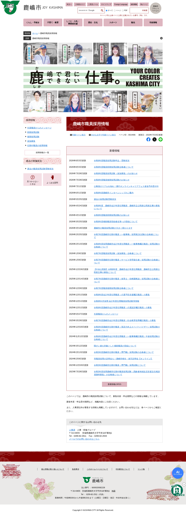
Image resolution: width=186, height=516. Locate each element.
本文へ (69, 4)
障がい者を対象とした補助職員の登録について (115, 346)
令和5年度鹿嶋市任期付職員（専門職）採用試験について (120, 365)
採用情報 (30, 120)
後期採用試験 (33, 137)
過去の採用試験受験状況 (105, 199)
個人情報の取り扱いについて (52, 469)
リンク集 (141, 469)
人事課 (72, 430)
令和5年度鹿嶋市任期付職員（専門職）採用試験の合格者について (124, 352)
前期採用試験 (33, 132)
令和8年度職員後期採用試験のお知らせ (111, 180)
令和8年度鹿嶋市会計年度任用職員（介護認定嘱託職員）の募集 (123, 307)
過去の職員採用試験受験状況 (40, 169)
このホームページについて (97, 469)
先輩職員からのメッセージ (106, 314)
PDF (125, 10)
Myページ (144, 4)
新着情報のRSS (114, 384)
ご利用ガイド (80, 4)
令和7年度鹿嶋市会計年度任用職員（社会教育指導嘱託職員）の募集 (125, 320)
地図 (113, 491)
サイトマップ (106, 4)
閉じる (161, 38)
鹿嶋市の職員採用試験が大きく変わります (113, 228)
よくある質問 (52, 183)
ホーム (35, 33)
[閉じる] (184, 484)
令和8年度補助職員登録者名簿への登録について (116, 221)
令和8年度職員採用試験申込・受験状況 (111, 160)
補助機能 (134, 4)
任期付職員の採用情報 (37, 145)
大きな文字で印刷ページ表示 (103, 135)
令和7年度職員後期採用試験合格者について (113, 288)
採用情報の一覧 (42, 152)
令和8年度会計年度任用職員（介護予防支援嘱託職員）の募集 (122, 295)
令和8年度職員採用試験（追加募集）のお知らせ (116, 173)
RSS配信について (123, 469)
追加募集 (31, 141)
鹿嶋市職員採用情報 (40, 38)
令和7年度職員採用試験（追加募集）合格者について (118, 253)
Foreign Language (120, 4)
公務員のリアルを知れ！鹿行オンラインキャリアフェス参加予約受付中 (126, 186)
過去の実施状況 (34, 161)
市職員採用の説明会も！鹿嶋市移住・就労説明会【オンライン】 (123, 359)
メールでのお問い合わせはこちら (84, 439)
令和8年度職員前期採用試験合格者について (113, 167)
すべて (110, 10)
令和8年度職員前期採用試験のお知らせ (111, 215)
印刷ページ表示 (79, 135)
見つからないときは (32, 182)
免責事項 (75, 469)
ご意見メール (93, 4)
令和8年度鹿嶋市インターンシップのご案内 (113, 193)
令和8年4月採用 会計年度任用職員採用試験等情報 (116, 301)
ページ (118, 10)
